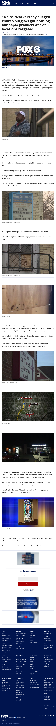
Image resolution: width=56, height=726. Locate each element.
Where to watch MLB (49, 687)
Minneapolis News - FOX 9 (6, 686)
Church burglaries (6, 67)
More (35, 3)
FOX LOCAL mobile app (6, 648)
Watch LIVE (19, 656)
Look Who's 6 (47, 636)
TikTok (31, 664)
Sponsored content (34, 687)
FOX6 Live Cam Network (19, 639)
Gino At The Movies (48, 645)
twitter (42, 716)
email (53, 716)
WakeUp (46, 631)
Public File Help (19, 692)
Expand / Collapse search (53, 3)
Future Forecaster (20, 646)
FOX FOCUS (32, 686)
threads (48, 716)
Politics (3, 643)
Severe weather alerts (21, 633)
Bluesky (31, 668)
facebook (40, 716)
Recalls (31, 637)
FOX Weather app (20, 641)
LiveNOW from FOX (20, 664)
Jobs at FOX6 (19, 689)
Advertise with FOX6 (34, 684)
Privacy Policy (29, 590)
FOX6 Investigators (6, 638)
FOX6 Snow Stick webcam (20, 649)
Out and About (47, 640)
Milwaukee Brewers (6, 658)
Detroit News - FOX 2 (7, 688)
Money (32, 631)
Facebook (32, 661)
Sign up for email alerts (20, 683)
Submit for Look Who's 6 (47, 634)
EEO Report (18, 690)
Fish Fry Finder (47, 661)
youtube (51, 716)
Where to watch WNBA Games (47, 704)
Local (3, 633)
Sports (4, 656)
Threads (32, 666)
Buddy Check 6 (47, 663)
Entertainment (5, 640)
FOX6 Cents (32, 635)
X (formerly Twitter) (34, 670)
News (3, 631)
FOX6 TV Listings (20, 663)
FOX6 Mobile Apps (20, 685)
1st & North (4, 661)
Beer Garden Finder (48, 659)
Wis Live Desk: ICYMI (21, 661)
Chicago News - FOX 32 (6, 683)
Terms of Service (29, 592)
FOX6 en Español (6, 650)
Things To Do (47, 658)
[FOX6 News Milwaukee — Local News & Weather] (6, 3)
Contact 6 (32, 633)
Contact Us (19, 678)
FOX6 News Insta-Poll (7, 645)
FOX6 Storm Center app (20, 636)
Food (45, 643)
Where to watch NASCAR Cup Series (48, 689)
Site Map (4, 652)
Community (47, 656)
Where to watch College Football (47, 684)
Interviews (46, 642)
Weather (18, 631)
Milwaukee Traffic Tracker (48, 648)
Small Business (33, 642)
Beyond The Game (6, 663)
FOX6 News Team (20, 687)
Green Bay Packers (6, 659)
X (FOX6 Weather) (34, 675)
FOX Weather (19, 643)
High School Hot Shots (5, 665)
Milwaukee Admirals (6, 669)
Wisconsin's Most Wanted (6, 636)
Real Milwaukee (47, 638)
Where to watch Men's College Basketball (47, 696)
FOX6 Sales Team (34, 682)
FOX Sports (18, 668)
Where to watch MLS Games (49, 707)
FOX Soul (18, 670)
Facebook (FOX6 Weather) (34, 672)
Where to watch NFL (49, 682)
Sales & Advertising (33, 679)
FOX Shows (18, 673)
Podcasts (4, 642)
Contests (18, 680)
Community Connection (46, 667)
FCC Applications (20, 694)
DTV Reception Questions (19, 699)
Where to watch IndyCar (47, 692)
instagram (45, 716)
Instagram (32, 663)
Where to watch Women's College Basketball (48, 701)
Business (32, 640)
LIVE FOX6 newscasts (21, 659)
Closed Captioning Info (20, 696)
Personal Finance (34, 639)
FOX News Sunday (20, 671)
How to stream (19, 658)
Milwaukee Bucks (6, 668)
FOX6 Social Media (33, 656)
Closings (18, 645)
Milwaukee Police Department (18, 34)
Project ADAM (47, 664)
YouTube (32, 659)
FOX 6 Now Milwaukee (6, 34)
